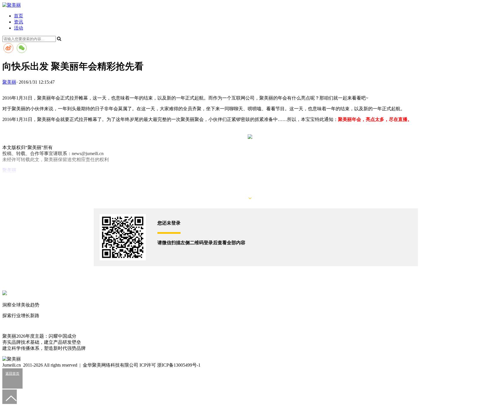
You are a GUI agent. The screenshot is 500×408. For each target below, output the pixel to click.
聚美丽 (9, 170)
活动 (18, 27)
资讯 (18, 21)
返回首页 (12, 374)
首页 (18, 15)
